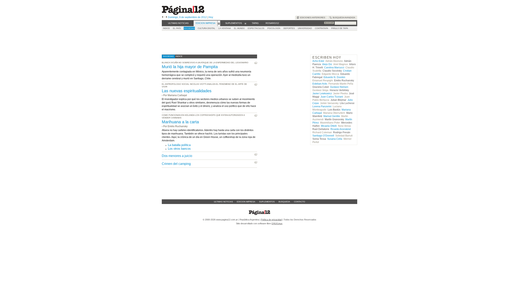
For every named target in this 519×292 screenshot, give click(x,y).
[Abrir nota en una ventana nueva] (256, 62)
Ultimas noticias (223, 202)
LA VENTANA (224, 28)
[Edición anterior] (162, 17)
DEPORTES (289, 28)
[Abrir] (219, 23)
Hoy (211, 17)
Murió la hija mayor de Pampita (190, 66)
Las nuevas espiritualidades (186, 91)
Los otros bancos (179, 148)
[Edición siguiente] (166, 17)
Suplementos (267, 202)
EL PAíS (177, 28)
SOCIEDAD (189, 28)
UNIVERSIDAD (305, 28)
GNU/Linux (276, 223)
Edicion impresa (246, 202)
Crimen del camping (176, 163)
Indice (166, 28)
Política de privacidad (271, 219)
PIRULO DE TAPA (339, 28)
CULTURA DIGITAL (206, 28)
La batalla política (179, 145)
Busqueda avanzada (343, 17)
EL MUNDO (239, 28)
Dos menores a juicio (177, 156)
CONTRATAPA (321, 28)
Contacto (299, 202)
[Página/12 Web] (183, 13)
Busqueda (284, 202)
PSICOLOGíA (273, 28)
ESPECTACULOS (256, 28)
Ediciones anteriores (312, 17)
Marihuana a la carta (180, 122)
